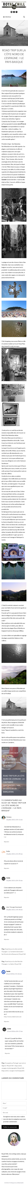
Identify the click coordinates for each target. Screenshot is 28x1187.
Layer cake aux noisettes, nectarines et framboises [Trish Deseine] (12, 759)
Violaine (8, 817)
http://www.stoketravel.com (12, 1017)
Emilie (8, 851)
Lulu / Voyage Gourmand (14, 907)
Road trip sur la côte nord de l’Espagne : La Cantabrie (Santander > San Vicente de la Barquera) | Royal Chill (14, 951)
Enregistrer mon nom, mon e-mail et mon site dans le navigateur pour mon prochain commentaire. (14, 1119)
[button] (24, 17)
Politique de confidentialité (16, 1182)
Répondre (6, 841)
